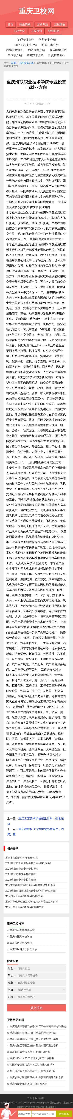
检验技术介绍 (14, 50)
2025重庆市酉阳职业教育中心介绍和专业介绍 (30, 890)
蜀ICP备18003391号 (46, 1107)
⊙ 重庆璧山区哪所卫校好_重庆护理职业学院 (31, 1032)
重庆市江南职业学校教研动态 (21, 857)
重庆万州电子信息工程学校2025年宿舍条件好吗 (31, 901)
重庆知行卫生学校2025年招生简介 (24, 896)
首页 (10, 24)
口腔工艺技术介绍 (25, 44)
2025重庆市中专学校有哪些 (20, 874)
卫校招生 (59, 24)
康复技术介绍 (35, 55)
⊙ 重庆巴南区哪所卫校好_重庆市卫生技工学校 (32, 1039)
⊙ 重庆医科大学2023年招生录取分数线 (28, 1051)
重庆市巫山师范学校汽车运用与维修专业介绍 (30, 885)
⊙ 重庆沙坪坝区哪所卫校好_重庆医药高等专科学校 (35, 1077)
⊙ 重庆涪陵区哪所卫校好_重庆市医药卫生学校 (32, 1045)
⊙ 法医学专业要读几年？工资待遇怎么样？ (30, 1064)
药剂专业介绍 (47, 39)
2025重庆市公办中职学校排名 (21, 868)
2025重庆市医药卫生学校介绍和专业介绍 (28, 863)
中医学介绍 (15, 55)
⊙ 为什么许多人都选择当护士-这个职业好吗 (31, 1071)
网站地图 (39, 1098)
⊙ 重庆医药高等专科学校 (21, 930)
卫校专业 (42, 24)
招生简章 (25, 24)
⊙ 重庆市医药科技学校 (19, 936)
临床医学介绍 (58, 50)
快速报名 (54, 30)
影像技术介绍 (50, 44)
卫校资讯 (36, 30)
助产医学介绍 (36, 50)
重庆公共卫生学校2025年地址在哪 (24, 907)
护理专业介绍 (25, 39)
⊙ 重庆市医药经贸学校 (19, 942)
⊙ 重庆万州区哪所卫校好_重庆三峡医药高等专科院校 (36, 1026)
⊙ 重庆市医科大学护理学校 (22, 949)
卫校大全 (19, 30)
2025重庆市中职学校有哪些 (20, 879)
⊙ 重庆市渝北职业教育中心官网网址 (27, 1083)
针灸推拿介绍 (56, 55)
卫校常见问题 (26, 62)
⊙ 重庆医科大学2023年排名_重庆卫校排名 (30, 1058)
